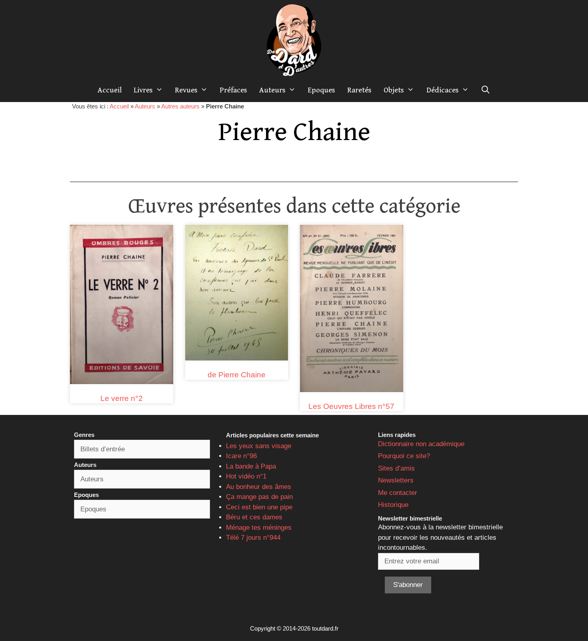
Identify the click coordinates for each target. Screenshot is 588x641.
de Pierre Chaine (237, 375)
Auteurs (272, 90)
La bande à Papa (251, 466)
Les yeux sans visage (258, 446)
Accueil (110, 90)
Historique (393, 505)
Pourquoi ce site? (404, 456)
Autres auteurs (180, 106)
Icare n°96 (241, 456)
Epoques (321, 90)
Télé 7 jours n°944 (253, 537)
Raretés (359, 90)
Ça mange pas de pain (259, 497)
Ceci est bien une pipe (259, 507)
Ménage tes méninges (259, 527)
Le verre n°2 (121, 398)
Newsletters (396, 480)
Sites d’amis (396, 468)
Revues (186, 90)
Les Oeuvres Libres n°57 (351, 406)
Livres (143, 90)
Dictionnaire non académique (421, 444)
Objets (394, 90)
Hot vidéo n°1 (246, 476)
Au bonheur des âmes (258, 487)
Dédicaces (442, 90)
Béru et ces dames (254, 517)
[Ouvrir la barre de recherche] (485, 90)
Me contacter (397, 493)
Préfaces (233, 90)
